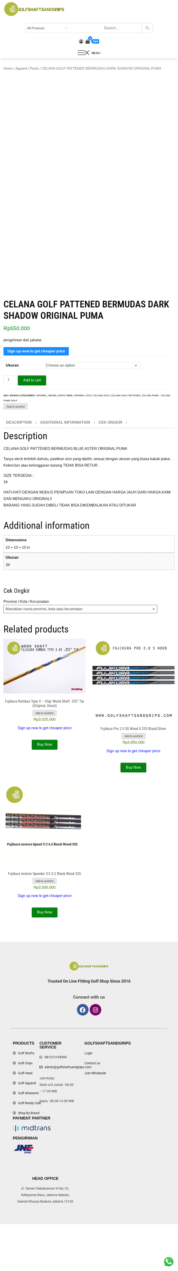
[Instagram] (95, 1010)
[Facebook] (83, 1010)
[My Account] (81, 41)
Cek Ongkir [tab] (110, 422)
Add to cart (32, 380)
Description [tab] (19, 422)
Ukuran (12, 365)
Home (8, 68)
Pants (34, 68)
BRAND (52, 395)
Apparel (21, 68)
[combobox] (80, 609)
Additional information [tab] (65, 422)
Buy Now (44, 744)
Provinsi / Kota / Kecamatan (26, 601)
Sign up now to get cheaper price (36, 351)
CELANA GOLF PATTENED (125, 395)
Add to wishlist (15, 406)
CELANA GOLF (101, 395)
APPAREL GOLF (83, 395)
